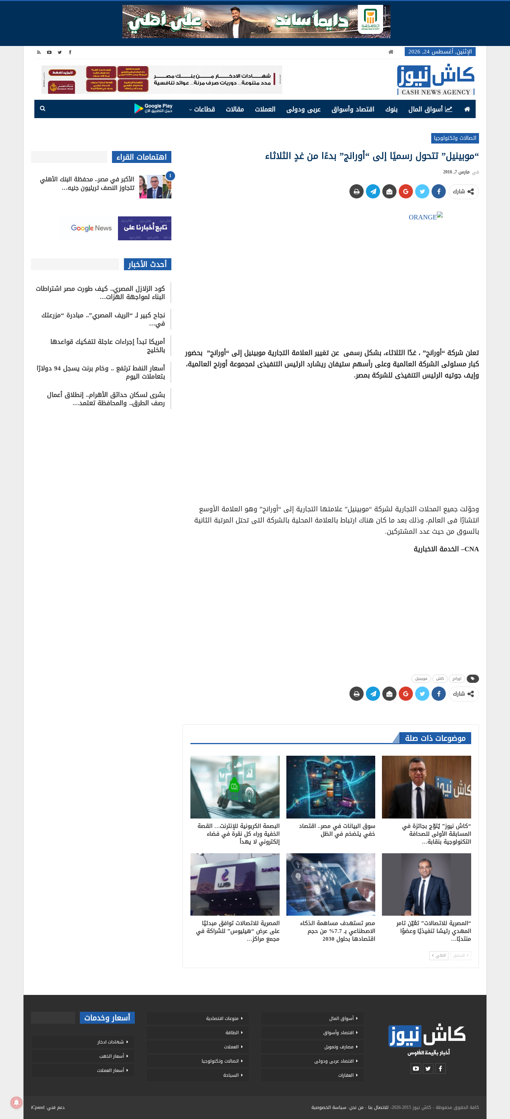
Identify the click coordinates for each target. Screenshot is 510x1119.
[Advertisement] (331, 439)
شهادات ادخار (110, 1042)
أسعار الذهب (111, 1056)
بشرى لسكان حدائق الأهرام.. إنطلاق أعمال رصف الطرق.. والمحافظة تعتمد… (106, 399)
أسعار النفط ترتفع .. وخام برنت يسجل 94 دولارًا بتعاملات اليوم (101, 372)
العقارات (346, 1075)
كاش (440, 678)
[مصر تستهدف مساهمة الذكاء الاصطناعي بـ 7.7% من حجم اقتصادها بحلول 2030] (331, 884)
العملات (265, 109)
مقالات (235, 109)
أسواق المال (425, 109)
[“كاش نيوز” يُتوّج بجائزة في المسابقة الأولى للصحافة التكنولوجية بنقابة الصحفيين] (426, 787)
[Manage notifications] (16, 1103)
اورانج (457, 678)
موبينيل (421, 678)
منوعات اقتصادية (222, 1018)
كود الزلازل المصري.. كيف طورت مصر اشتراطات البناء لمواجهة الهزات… (100, 293)
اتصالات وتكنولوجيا (455, 138)
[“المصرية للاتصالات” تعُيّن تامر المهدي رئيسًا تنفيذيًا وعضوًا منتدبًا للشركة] (426, 884)
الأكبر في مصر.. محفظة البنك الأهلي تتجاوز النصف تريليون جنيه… (87, 183)
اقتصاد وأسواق (353, 109)
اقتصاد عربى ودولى (334, 1061)
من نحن (356, 1107)
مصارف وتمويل (339, 1047)
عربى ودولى (303, 109)
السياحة (231, 1075)
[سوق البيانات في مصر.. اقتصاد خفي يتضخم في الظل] (331, 787)
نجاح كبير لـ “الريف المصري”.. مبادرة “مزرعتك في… (103, 319)
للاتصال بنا (378, 1107)
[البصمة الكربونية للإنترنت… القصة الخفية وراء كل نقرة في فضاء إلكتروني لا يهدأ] (235, 787)
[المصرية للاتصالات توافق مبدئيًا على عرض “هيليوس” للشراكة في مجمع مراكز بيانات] (235, 884)
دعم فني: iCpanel (48, 1107)
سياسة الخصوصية (328, 1107)
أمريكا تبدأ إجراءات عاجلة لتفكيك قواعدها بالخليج (107, 346)
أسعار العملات (110, 1070)
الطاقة (232, 1033)
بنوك (391, 109)
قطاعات (204, 109)
